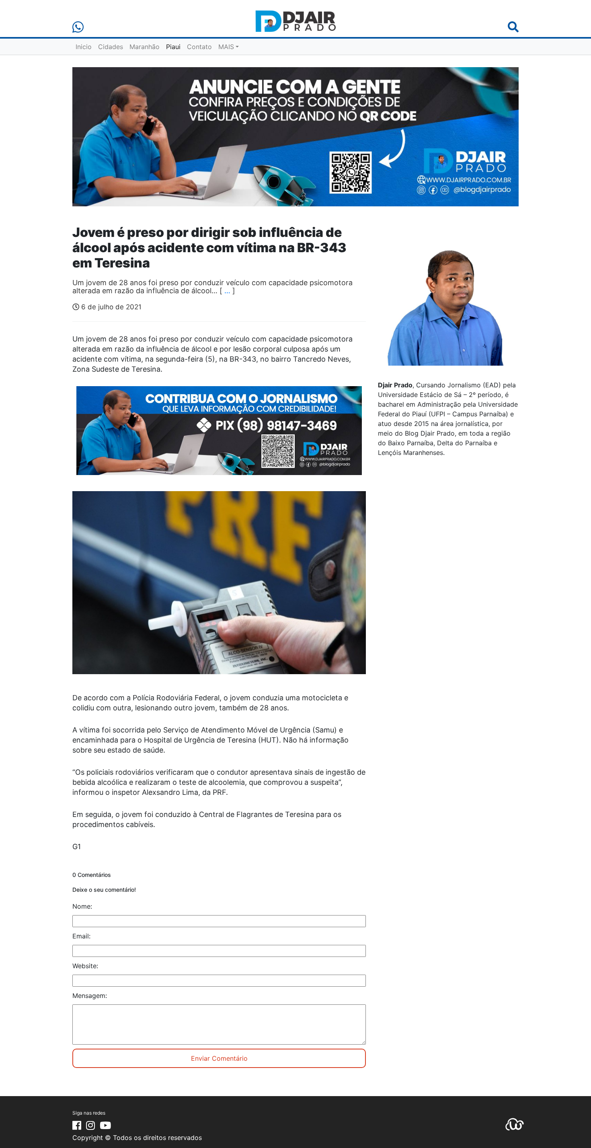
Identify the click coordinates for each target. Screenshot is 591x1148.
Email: (81, 936)
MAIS (226, 47)
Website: (85, 966)
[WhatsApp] (78, 27)
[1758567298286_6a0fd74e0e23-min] (219, 436)
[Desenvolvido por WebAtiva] (515, 1123)
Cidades (110, 47)
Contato (199, 47)
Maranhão (144, 47)
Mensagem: (89, 996)
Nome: (82, 906)
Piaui (173, 47)
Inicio (84, 47)
